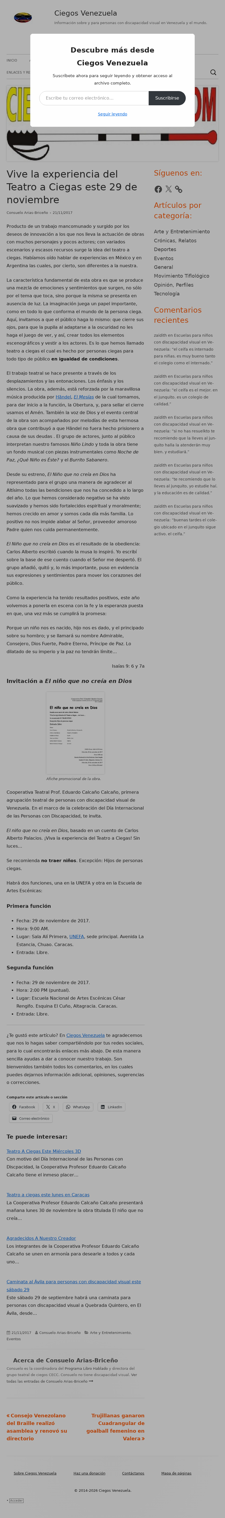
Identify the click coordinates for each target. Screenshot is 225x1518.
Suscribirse (167, 98)
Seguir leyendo (112, 114)
